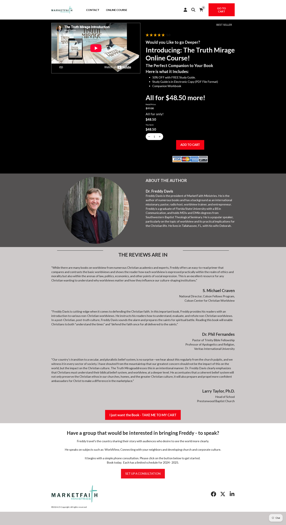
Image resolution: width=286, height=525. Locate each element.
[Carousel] (95, 48)
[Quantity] (149, 136)
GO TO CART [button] (221, 10)
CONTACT (92, 9)
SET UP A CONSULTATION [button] (143, 473)
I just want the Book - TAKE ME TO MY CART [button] (142, 415)
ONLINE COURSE (116, 9)
